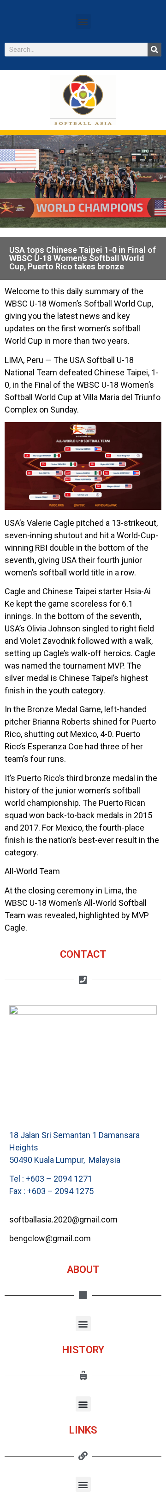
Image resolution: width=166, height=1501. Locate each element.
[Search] (154, 49)
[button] (83, 21)
